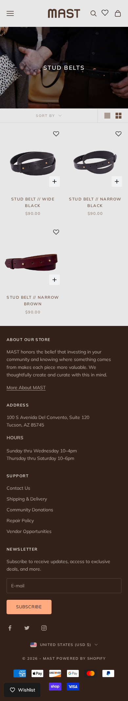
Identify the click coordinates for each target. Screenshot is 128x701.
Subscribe (29, 606)
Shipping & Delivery (27, 499)
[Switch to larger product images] (107, 116)
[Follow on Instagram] (44, 628)
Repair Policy (20, 520)
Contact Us (18, 488)
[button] (56, 134)
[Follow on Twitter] (27, 628)
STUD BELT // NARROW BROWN (33, 300)
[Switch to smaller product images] (118, 116)
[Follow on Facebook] (10, 628)
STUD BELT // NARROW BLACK (95, 202)
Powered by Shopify (81, 658)
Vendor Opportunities (29, 531)
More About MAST (26, 387)
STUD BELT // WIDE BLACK (32, 202)
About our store (29, 339)
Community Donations (30, 510)
